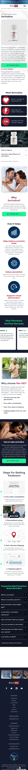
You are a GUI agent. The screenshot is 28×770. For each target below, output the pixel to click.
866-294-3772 (14, 746)
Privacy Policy (22, 765)
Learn (14, 707)
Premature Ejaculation (14, 735)
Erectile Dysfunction (14, 726)
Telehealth (4, 765)
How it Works (14, 703)
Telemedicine (14, 711)
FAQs (14, 705)
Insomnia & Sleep (14, 737)
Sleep (14, 8)
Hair (22, 8)
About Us (14, 709)
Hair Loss (14, 732)
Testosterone (18, 8)
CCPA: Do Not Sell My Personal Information (15, 766)
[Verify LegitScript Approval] (14, 757)
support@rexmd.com (14, 749)
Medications (14, 698)
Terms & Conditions (13, 765)
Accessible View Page (12, 768)
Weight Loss (9, 8)
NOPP (2, 766)
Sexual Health (3, 8)
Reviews (14, 700)
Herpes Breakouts (14, 739)
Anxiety (25, 8)
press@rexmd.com (14, 719)
